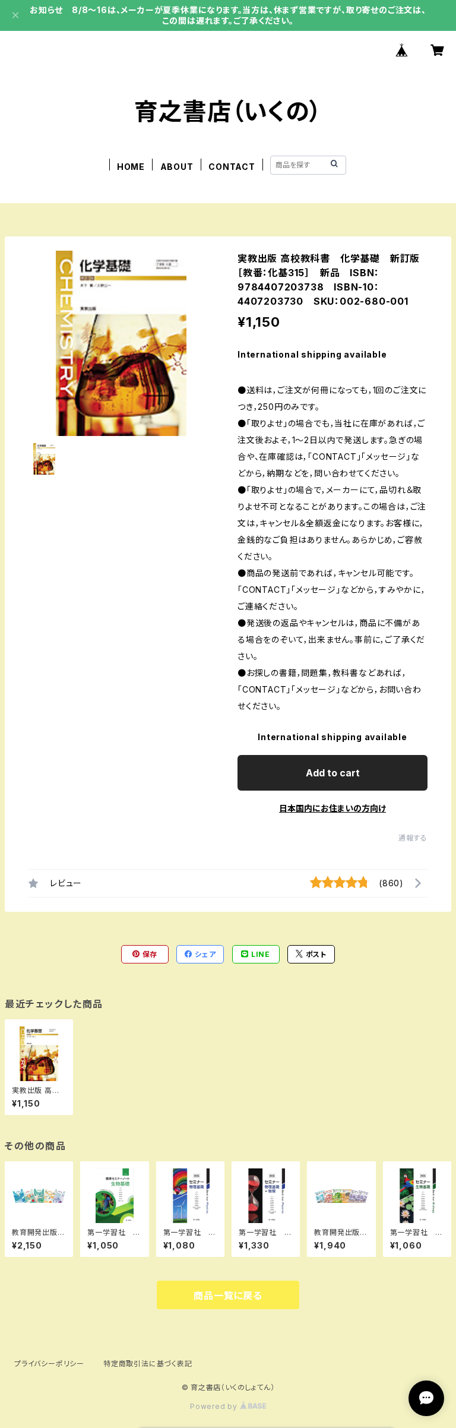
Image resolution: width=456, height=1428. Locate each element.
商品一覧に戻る (228, 1295)
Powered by (215, 1406)
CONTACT (231, 167)
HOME (131, 167)
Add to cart (333, 773)
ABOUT (177, 167)
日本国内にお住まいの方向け (332, 808)
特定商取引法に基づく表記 (147, 1363)
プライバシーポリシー (49, 1363)
